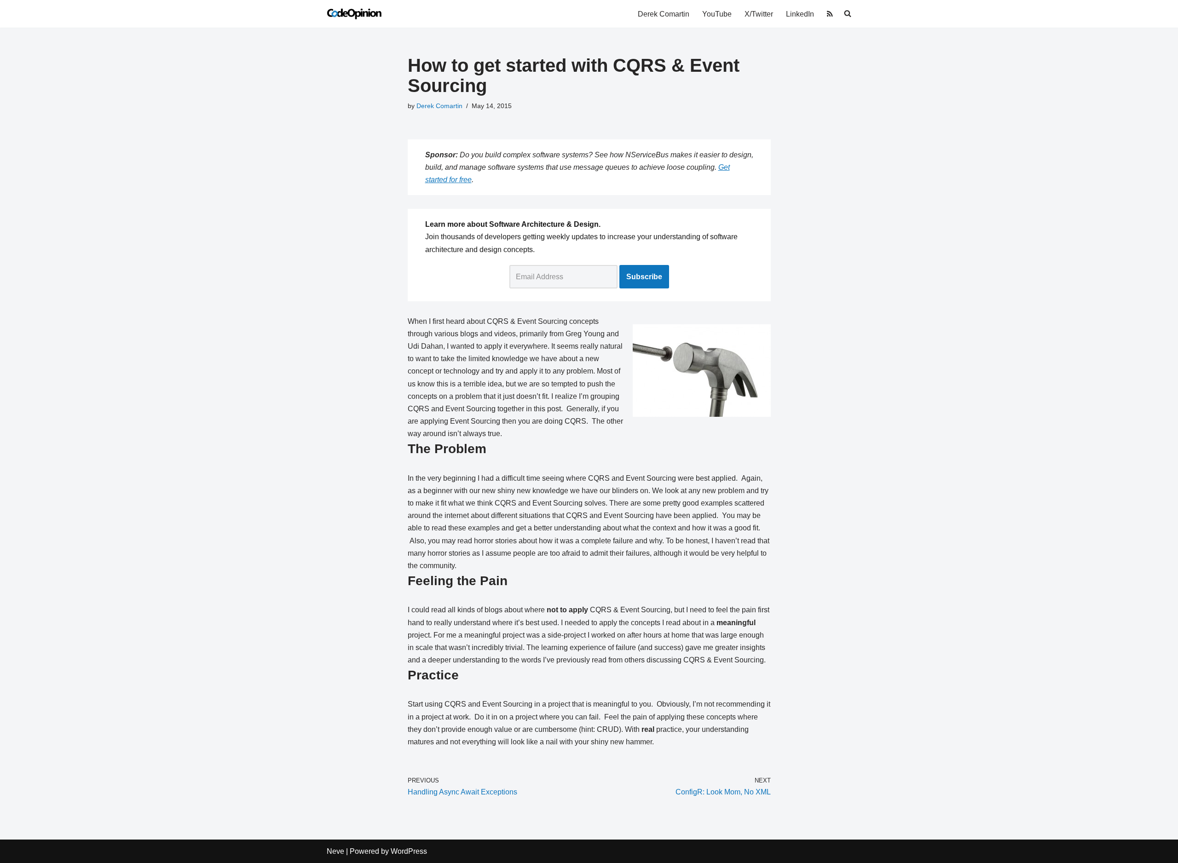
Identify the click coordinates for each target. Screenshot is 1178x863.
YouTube (717, 14)
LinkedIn (800, 14)
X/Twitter (759, 14)
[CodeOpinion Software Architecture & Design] (354, 13)
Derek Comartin (663, 14)
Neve (335, 851)
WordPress (409, 851)
